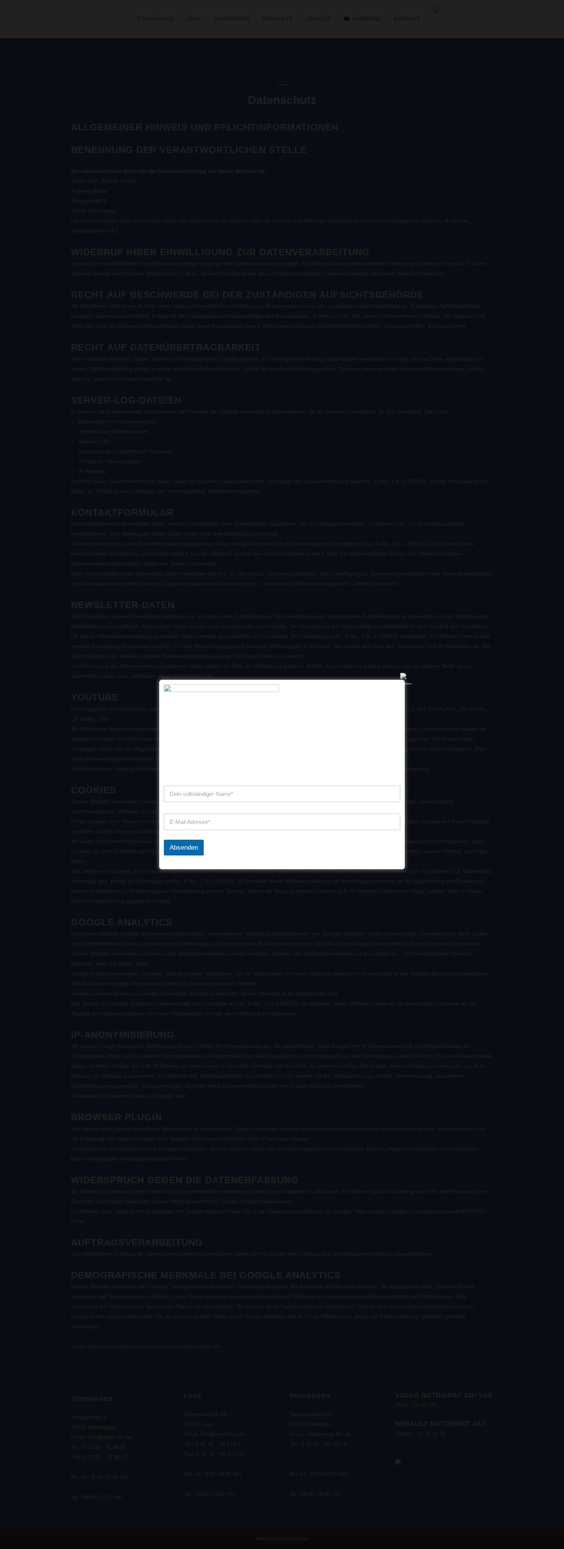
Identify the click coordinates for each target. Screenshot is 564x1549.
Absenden (184, 847)
